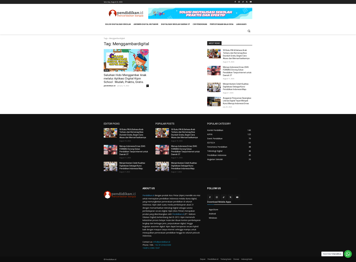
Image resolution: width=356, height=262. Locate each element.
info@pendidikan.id (161, 242)
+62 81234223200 (163, 245)
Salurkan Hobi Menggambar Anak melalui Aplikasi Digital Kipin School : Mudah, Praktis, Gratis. (125, 78)
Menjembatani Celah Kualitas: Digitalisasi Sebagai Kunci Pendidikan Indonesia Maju (236, 86)
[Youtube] (250, 2)
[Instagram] (239, 2)
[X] (246, 2)
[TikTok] (243, 2)
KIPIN (106, 70)
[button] (249, 31)
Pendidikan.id (148, 195)
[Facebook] (235, 2)
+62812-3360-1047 (151, 248)
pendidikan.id (109, 86)
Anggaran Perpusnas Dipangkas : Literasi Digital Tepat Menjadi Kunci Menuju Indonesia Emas (237, 101)
